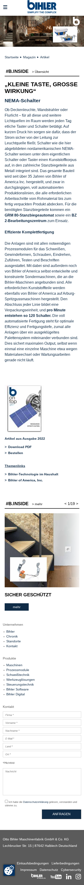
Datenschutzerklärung (35, 802)
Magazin (29, 57)
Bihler (10, 631)
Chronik (12, 636)
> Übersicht (40, 72)
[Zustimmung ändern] (9, 870)
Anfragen (61, 814)
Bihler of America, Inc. (25, 480)
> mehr (37, 504)
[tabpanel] (42, 562)
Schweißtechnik (17, 675)
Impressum (28, 870)
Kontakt (12, 646)
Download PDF (20, 447)
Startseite (12, 57)
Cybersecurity (71, 870)
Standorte (13, 641)
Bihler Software (17, 689)
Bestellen (15, 453)
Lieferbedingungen (65, 863)
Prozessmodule (17, 670)
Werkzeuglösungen (20, 679)
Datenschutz (49, 870)
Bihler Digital (15, 694)
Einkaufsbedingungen (33, 863)
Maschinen (14, 665)
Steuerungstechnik (20, 684)
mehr (17, 607)
